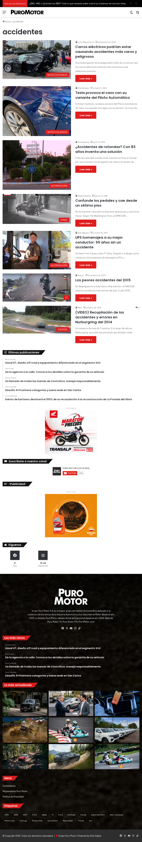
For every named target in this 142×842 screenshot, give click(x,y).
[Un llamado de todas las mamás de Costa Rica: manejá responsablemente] (117, 703)
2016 (16, 814)
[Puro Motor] (27, 12)
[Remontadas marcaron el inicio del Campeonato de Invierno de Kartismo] (117, 756)
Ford (60, 814)
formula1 (72, 814)
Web (80, 307)
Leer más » (86, 78)
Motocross (10, 820)
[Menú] (4, 13)
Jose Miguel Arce (86, 42)
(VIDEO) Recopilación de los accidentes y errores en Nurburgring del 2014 (99, 317)
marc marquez (116, 814)
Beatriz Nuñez (84, 195)
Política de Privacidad (13, 796)
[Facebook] (63, 628)
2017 (25, 814)
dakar (44, 814)
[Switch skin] (131, 13)
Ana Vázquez (83, 88)
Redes (81, 275)
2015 (7, 814)
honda (83, 814)
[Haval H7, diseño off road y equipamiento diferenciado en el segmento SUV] (25, 703)
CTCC (34, 814)
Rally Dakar (68, 820)
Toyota (81, 820)
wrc (91, 820)
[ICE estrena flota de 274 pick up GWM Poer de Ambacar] (117, 730)
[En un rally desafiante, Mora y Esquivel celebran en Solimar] (25, 756)
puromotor (53, 820)
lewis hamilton (98, 814)
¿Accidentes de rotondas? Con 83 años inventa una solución (105, 149)
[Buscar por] (137, 13)
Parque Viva (37, 820)
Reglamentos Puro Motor (15, 791)
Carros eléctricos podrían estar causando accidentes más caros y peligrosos (106, 51)
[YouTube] (71, 628)
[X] (67, 628)
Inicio (8, 21)
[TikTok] (79, 628)
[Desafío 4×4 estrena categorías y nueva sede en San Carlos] (25, 730)
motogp (23, 820)
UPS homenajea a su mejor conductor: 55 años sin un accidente (99, 242)
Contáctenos (9, 785)
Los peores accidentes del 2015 (103, 280)
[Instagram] (75, 628)
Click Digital (95, 835)
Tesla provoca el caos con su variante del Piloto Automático (102, 95)
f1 (52, 814)
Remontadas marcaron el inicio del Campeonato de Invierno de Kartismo (65, 3)
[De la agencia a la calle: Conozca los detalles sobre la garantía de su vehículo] (71, 703)
